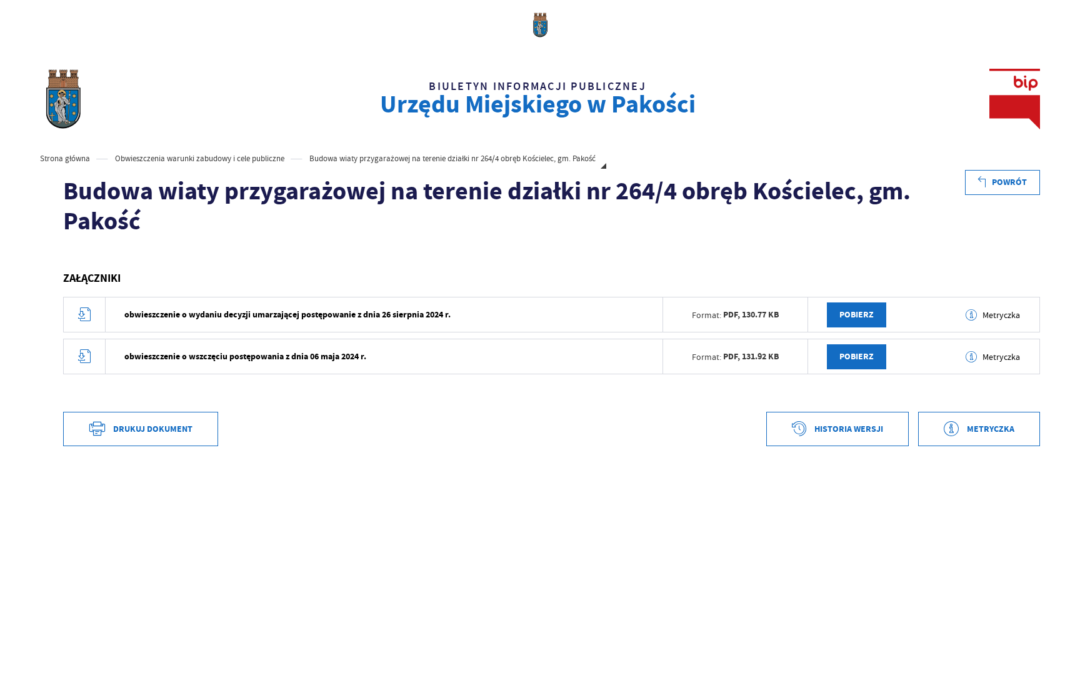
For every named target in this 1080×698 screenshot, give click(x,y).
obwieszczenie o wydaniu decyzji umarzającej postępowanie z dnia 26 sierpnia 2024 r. (287, 315)
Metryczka (1001, 315)
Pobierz (856, 315)
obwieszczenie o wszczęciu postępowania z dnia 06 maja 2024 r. (245, 356)
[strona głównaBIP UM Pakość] (63, 99)
